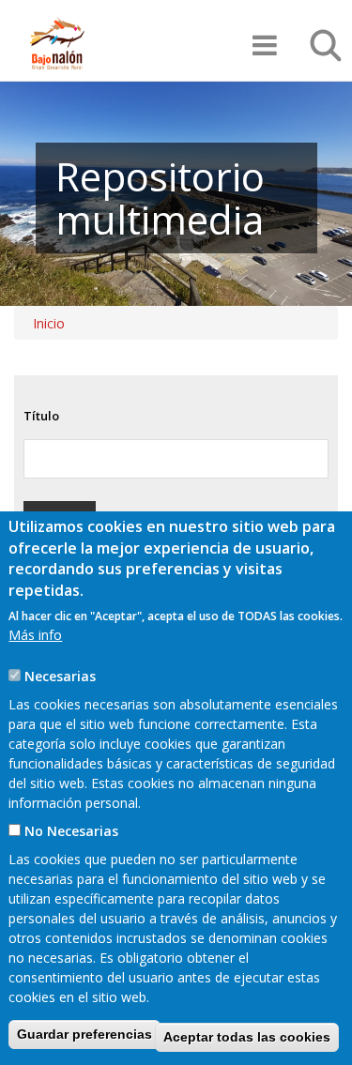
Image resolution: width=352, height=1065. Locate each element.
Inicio (49, 323)
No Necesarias (71, 831)
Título (41, 415)
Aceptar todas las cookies (246, 1036)
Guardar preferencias (84, 1034)
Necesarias (60, 676)
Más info (35, 635)
